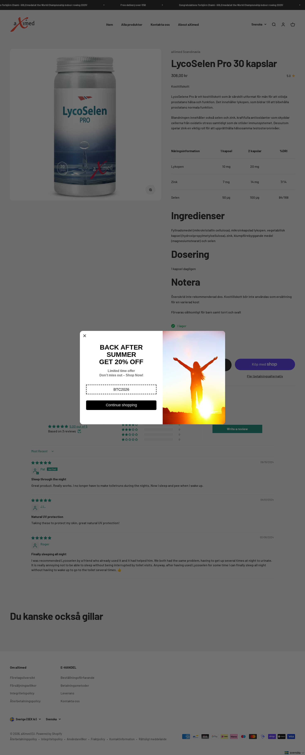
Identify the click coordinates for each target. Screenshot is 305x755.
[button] (121, 389)
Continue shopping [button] (121, 405)
